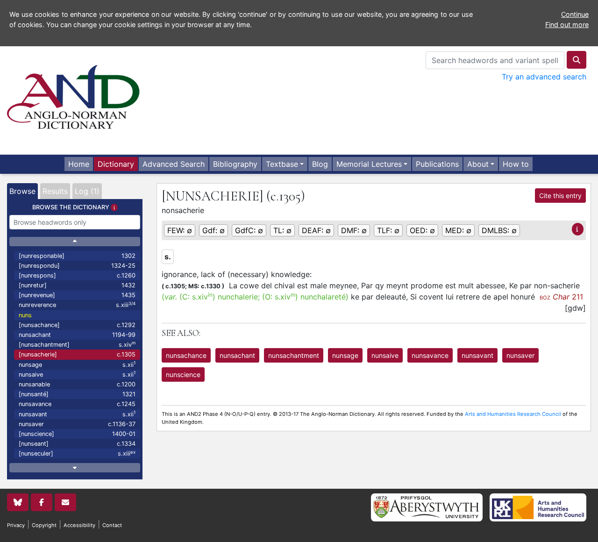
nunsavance (77, 403)
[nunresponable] (77, 255)
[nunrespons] (77, 275)
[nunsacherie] (77, 354)
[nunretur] (77, 285)
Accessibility (79, 525)
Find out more (567, 25)
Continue (575, 14)
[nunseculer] (77, 453)
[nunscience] (77, 433)
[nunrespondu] (77, 265)
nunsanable (77, 384)
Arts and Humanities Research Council (513, 414)
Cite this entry (560, 196)
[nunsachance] (77, 324)
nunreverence (77, 305)
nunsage (77, 364)
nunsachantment (293, 355)
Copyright (44, 525)
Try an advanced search (544, 76)
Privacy (16, 525)
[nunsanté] (77, 394)
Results (55, 191)
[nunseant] (77, 443)
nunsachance (186, 355)
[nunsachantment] (77, 344)
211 (561, 296)
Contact (112, 525)
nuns (25, 315)
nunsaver (77, 424)
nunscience (183, 374)
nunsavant (77, 414)
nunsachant (77, 334)
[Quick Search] (576, 60)
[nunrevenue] (77, 295)
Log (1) (87, 191)
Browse (22, 191)
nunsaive (77, 374)
